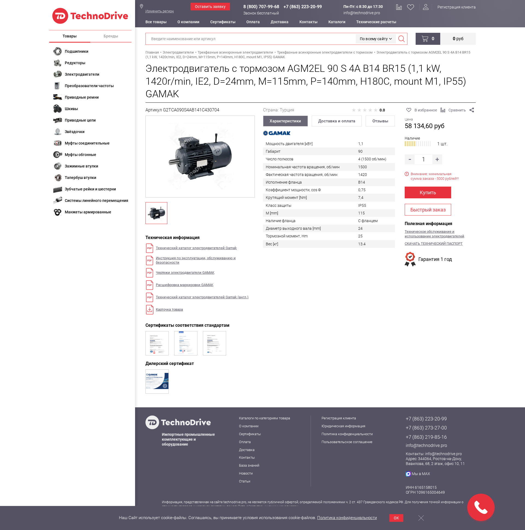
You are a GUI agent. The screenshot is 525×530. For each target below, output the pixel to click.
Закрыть (421, 518)
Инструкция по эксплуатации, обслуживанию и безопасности (196, 260)
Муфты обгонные (80, 154)
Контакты (308, 22)
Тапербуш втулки (80, 177)
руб (458, 38)
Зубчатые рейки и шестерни (90, 189)
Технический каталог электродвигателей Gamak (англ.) (202, 297)
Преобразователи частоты (89, 86)
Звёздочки (74, 131)
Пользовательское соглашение (347, 442)
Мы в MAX (421, 474)
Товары (70, 36)
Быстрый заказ (428, 210)
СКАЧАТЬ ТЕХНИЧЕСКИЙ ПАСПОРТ (434, 244)
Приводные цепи (80, 120)
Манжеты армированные (88, 212)
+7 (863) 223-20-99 (303, 6)
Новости (246, 473)
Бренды (111, 36)
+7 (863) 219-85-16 (426, 437)
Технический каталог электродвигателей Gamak (196, 248)
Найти (401, 39)
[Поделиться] (472, 110)
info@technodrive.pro (361, 13)
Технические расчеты (376, 22)
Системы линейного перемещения (96, 200)
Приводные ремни (82, 97)
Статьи (244, 481)
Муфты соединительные (87, 143)
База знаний (249, 465)
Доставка (279, 22)
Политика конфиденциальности (347, 434)
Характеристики (285, 121)
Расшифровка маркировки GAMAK (184, 285)
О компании (188, 22)
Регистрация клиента (457, 7)
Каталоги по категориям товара (264, 418)
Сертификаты (222, 22)
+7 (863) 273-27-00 (426, 428)
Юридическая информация (343, 426)
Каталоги (336, 22)
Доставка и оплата (336, 121)
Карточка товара (169, 309)
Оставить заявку (210, 6)
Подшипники (76, 51)
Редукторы (75, 63)
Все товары (156, 22)
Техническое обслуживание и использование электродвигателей (434, 233)
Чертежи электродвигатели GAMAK (185, 272)
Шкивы (71, 109)
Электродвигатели (82, 74)
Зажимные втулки (81, 166)
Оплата (253, 22)
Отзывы (380, 121)
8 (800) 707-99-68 (261, 6)
